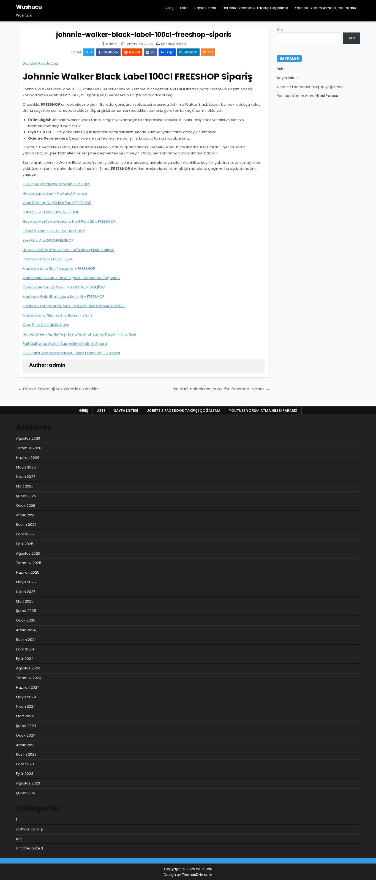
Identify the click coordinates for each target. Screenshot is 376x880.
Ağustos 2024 (28, 668)
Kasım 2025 (26, 524)
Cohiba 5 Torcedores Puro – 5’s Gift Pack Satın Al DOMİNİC (74, 306)
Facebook (110, 52)
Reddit (134, 52)
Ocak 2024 (26, 735)
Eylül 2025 (24, 543)
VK (153, 52)
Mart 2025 (25, 601)
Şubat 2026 (26, 495)
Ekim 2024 (25, 649)
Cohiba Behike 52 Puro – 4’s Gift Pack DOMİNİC (64, 287)
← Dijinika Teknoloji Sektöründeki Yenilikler (58, 389)
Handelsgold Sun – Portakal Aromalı (55, 193)
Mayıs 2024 (26, 697)
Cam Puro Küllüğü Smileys (46, 324)
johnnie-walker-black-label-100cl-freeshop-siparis (143, 34)
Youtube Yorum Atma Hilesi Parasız (326, 7)
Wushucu (29, 7)
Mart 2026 (25, 486)
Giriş (169, 7)
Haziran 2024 (28, 687)
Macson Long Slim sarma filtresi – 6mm (57, 315)
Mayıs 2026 (26, 467)
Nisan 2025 (26, 591)
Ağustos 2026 (28, 438)
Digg (169, 52)
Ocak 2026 (25, 505)
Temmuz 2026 (28, 448)
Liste (184, 7)
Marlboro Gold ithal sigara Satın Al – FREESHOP (64, 296)
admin (112, 44)
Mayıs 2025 (26, 582)
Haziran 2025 (27, 572)
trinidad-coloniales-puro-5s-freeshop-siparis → (220, 389)
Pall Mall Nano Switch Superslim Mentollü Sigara (65, 343)
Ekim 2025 (25, 534)
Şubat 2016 (25, 792)
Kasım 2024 (26, 639)
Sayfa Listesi (205, 7)
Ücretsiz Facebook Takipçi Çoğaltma (255, 7)
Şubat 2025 (26, 610)
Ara (280, 29)
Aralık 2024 (26, 630)
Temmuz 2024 (29, 677)
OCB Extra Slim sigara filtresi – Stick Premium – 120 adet (71, 353)
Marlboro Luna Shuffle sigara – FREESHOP (59, 268)
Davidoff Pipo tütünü (40, 63)
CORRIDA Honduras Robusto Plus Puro (56, 184)
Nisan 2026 (26, 476)
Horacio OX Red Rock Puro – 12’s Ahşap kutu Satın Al (68, 249)
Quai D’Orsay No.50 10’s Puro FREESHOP (57, 202)
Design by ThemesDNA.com (188, 874)
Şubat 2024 (26, 725)
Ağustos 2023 (28, 783)
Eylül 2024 (25, 658)
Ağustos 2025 (28, 553)
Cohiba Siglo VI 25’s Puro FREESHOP (54, 231)
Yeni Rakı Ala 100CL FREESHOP (48, 240)
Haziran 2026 (27, 457)
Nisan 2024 (26, 706)
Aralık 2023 (26, 745)
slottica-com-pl (30, 829)
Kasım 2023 (26, 754)
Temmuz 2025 (28, 562)
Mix (210, 52)
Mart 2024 (25, 716)
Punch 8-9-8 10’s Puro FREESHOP (51, 212)
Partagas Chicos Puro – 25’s (48, 259)
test (19, 838)
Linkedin (190, 52)
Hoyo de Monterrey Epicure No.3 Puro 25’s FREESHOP (69, 221)
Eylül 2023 (24, 773)
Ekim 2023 (25, 764)
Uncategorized (173, 44)
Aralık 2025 (26, 515)
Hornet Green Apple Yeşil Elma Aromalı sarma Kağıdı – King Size (80, 334)
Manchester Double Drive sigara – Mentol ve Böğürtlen (71, 277)
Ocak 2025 (25, 620)
